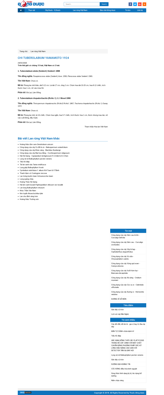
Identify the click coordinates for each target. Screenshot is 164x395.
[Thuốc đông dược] (31, 6)
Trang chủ (23, 51)
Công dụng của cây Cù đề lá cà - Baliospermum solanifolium (44, 147)
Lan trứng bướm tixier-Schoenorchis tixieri (36, 176)
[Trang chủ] (21, 10)
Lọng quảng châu (26, 179)
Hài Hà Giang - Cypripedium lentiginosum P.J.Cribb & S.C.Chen (44, 156)
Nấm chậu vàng (117, 380)
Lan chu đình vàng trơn (29, 196)
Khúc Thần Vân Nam (28, 190)
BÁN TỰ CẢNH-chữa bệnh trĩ (122, 331)
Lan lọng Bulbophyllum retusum (32, 188)
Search (104, 4)
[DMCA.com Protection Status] (26, 393)
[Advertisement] (82, 30)
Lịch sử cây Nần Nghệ (120, 314)
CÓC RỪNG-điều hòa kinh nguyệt (124, 369)
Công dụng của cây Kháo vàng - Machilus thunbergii (40, 150)
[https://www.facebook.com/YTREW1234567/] (130, 4)
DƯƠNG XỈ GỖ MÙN (118, 299)
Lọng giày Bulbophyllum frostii (31, 167)
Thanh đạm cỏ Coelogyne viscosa (33, 173)
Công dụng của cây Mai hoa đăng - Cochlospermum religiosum (45, 153)
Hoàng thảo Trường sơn (29, 199)
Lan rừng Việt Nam (80, 10)
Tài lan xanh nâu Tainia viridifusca (33, 165)
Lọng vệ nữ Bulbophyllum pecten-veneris (36, 159)
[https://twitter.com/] (135, 4)
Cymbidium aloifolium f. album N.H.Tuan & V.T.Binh (39, 170)
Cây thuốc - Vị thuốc (52, 10)
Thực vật (31, 10)
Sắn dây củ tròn (117, 309)
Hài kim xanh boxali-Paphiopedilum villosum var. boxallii (41, 185)
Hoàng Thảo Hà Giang (28, 182)
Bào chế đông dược (107, 10)
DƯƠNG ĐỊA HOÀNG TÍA (120, 364)
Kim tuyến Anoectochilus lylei (31, 193)
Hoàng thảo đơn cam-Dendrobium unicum (36, 144)
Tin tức (128, 10)
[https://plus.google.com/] (140, 4)
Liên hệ (140, 10)
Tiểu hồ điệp (25, 162)
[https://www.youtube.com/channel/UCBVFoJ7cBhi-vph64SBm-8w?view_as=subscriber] (144, 4)
